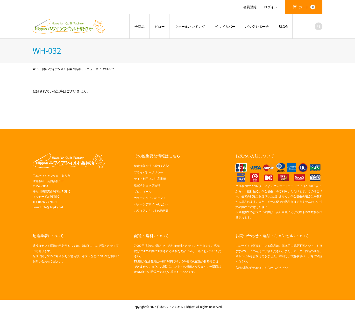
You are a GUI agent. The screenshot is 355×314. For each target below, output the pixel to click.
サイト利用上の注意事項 (150, 179)
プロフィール (142, 191)
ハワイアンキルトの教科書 (151, 211)
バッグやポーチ (257, 26)
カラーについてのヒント (150, 198)
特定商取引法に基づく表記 (151, 166)
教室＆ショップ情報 (147, 185)
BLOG (283, 26)
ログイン (270, 7)
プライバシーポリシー (148, 172)
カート (306, 7)
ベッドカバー (225, 26)
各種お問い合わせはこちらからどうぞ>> (261, 268)
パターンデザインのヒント (151, 204)
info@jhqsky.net (52, 207)
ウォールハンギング (190, 26)
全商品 (140, 26)
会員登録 (250, 7)
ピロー (160, 26)
